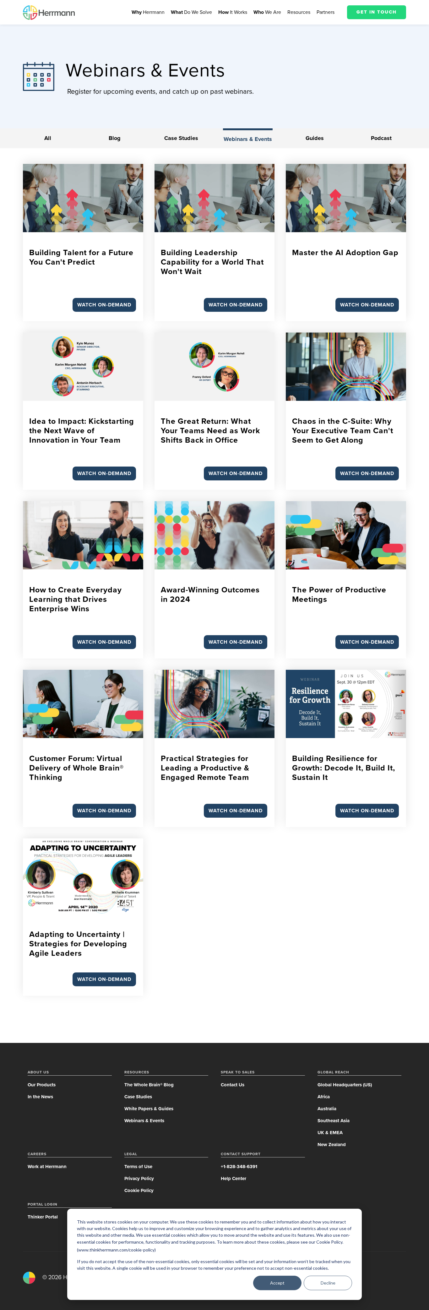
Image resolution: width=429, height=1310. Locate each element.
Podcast (381, 138)
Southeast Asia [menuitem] (334, 1120)
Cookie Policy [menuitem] (139, 1190)
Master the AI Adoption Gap (345, 252)
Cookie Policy (329, 1242)
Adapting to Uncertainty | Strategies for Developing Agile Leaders (78, 944)
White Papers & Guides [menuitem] (148, 1108)
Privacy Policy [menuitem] (139, 1178)
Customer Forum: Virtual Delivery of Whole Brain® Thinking (76, 768)
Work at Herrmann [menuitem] (47, 1166)
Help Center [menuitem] (233, 1178)
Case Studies (181, 138)
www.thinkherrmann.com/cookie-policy (116, 1249)
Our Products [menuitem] (42, 1085)
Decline (328, 1282)
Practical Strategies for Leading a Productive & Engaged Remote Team (205, 768)
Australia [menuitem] (327, 1108)
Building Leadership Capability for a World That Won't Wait (212, 262)
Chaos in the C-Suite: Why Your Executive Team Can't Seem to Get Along (342, 431)
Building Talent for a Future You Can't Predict (81, 257)
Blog (115, 138)
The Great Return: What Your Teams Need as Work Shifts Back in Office (210, 431)
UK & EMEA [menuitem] (330, 1132)
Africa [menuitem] (324, 1097)
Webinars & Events (248, 139)
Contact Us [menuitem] (232, 1085)
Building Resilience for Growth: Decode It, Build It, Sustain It (343, 768)
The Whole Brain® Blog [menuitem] (149, 1085)
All (47, 138)
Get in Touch (376, 12)
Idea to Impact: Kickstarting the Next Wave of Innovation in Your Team (81, 431)
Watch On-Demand (104, 305)
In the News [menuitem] (40, 1097)
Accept (277, 1282)
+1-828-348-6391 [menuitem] (239, 1166)
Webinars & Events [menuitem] (144, 1120)
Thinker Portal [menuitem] (43, 1217)
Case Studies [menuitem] (138, 1097)
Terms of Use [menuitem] (138, 1166)
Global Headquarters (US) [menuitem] (345, 1085)
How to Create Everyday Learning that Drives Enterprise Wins (75, 599)
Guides (315, 138)
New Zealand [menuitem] (332, 1144)
